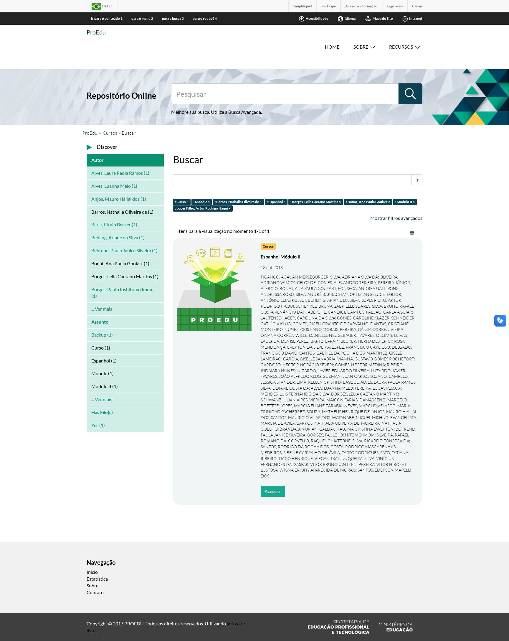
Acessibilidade (317, 18)
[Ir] (410, 93)
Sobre (360, 47)
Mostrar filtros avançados (396, 218)
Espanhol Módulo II (280, 256)
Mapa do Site (383, 18)
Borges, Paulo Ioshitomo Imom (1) (122, 292)
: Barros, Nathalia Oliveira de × (238, 202)
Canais (417, 6)
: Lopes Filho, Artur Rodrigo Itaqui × (203, 208)
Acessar (272, 491)
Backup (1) (102, 334)
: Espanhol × (276, 202)
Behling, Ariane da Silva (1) (118, 237)
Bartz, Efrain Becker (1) (114, 224)
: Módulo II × (405, 202)
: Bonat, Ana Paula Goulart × (368, 202)
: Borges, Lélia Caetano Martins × (315, 202)
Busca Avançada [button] (244, 112)
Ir (417, 179)
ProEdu (96, 32)
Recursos (401, 47)
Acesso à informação (361, 6)
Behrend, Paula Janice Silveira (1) (124, 250)
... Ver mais (101, 309)
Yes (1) (98, 425)
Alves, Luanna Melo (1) (114, 186)
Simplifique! (302, 6)
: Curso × (182, 202)
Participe (328, 6)
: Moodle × (202, 202)
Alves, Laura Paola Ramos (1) (120, 173)
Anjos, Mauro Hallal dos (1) (118, 199)
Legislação (395, 6)
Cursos (110, 133)
